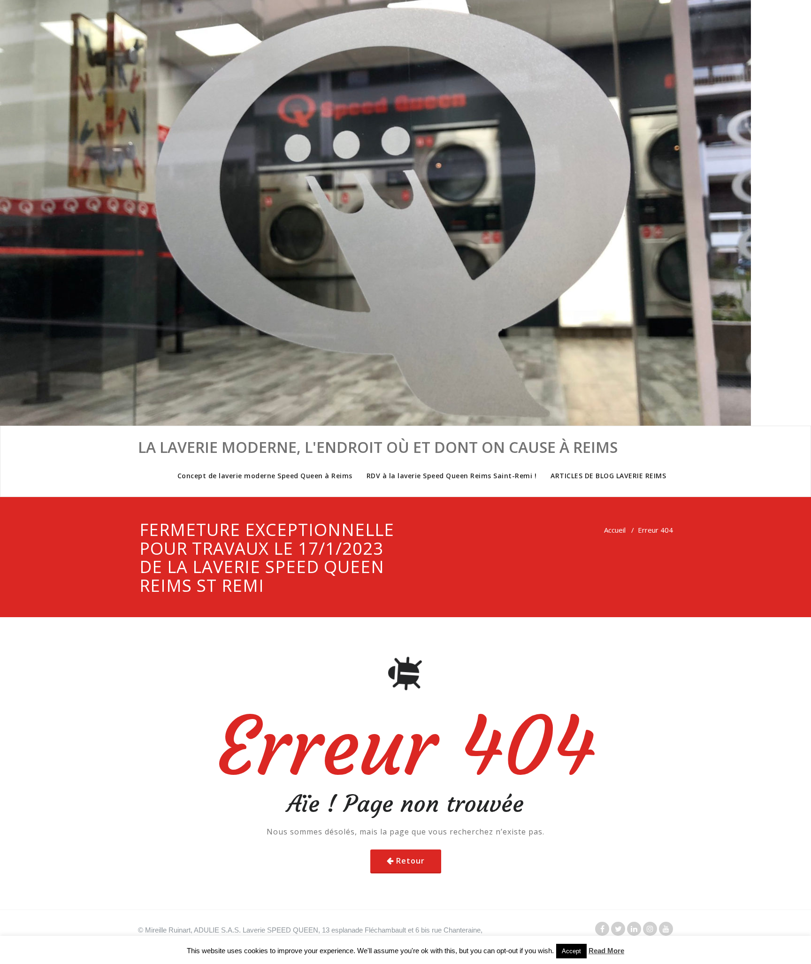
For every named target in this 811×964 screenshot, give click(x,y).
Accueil (615, 530)
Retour (410, 861)
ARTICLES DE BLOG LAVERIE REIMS (608, 475)
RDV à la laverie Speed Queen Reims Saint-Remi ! (452, 475)
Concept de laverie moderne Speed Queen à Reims (264, 475)
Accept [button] (571, 951)
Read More (606, 951)
